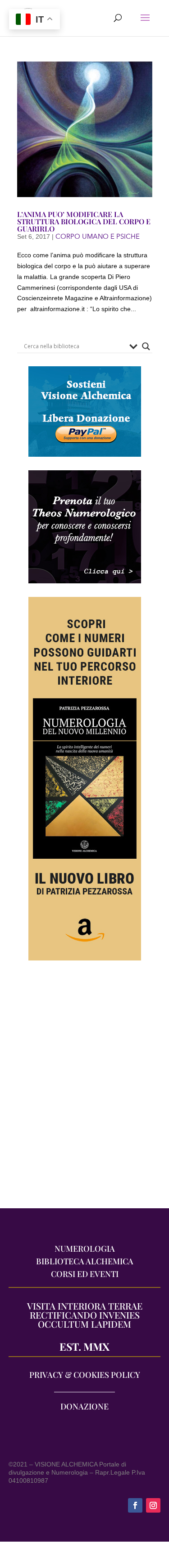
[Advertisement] (84, 1088)
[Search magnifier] (146, 346)
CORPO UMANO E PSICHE (97, 236)
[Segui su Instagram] (153, 1505)
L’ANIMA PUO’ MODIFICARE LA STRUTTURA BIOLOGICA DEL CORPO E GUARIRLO (84, 221)
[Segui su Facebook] (135, 1505)
